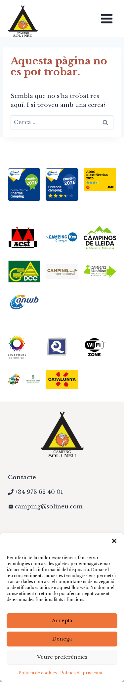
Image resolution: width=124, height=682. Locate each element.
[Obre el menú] (106, 18)
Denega (62, 639)
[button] (114, 541)
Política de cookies (38, 672)
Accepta (62, 620)
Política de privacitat (81, 672)
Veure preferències (62, 657)
